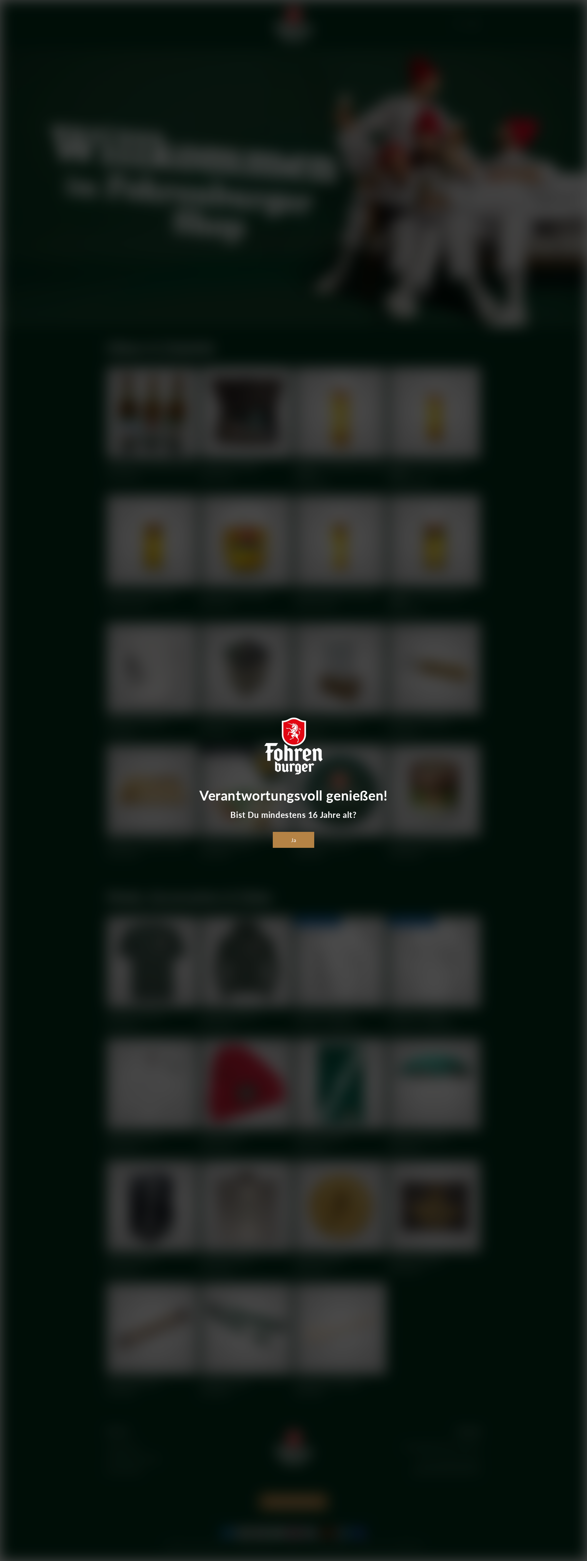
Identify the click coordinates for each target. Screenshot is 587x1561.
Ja (293, 840)
